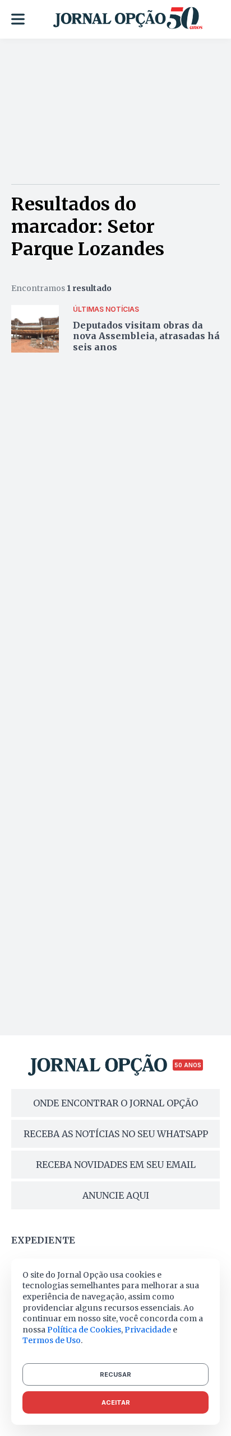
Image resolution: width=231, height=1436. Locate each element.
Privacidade (147, 1330)
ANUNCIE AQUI (115, 1195)
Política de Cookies (84, 1330)
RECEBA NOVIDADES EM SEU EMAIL (116, 1164)
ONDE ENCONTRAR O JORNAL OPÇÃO (115, 1103)
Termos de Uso (51, 1340)
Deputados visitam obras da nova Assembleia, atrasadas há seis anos (146, 336)
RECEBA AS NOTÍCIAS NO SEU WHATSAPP (116, 1133)
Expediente (43, 1240)
